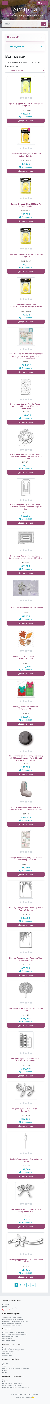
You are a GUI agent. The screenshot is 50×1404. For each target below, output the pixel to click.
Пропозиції (6, 1310)
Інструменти (7, 1329)
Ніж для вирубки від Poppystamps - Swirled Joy (26, 1110)
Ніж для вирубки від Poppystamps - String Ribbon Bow (26, 1210)
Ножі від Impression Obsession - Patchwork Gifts (25, 708)
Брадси (4, 1370)
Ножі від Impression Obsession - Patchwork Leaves (25, 657)
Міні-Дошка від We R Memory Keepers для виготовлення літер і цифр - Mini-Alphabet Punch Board (26, 356)
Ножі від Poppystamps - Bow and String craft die (26, 1160)
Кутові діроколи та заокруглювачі (13, 1350)
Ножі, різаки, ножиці (8, 1340)
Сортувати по (11, 66)
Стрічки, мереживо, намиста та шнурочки (15, 1368)
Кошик (43, 3)
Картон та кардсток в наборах (11, 1323)
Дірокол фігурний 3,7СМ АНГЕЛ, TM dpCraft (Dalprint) (26, 155)
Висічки (4, 1372)
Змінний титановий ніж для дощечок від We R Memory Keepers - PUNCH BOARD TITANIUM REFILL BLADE (26, 758)
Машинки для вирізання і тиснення (13, 1332)
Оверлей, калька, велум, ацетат (12, 1325)
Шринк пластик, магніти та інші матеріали (15, 1387)
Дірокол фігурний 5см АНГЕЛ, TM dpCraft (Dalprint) (26, 105)
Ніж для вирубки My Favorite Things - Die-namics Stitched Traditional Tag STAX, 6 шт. (26, 506)
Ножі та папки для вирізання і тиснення (14, 1334)
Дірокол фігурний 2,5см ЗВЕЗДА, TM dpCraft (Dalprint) (26, 205)
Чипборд (5, 1363)
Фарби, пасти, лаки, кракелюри (12, 1385)
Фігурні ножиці (7, 1338)
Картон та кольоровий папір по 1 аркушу (15, 1321)
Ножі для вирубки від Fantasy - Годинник (26, 607)
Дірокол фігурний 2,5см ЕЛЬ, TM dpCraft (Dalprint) (26, 255)
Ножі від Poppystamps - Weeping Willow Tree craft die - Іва (26, 909)
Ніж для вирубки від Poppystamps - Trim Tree (26, 1009)
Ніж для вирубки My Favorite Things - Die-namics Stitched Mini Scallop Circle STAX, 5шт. (26, 456)
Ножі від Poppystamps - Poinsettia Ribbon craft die (26, 1261)
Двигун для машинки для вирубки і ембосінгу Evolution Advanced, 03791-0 (26, 808)
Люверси (5, 1367)
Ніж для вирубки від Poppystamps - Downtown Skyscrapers (26, 1060)
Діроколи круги (7, 1355)
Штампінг (5, 1380)
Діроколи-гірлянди (8, 1351)
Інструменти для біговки (10, 1336)
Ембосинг (5, 1382)
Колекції (5, 1306)
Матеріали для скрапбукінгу (12, 1376)
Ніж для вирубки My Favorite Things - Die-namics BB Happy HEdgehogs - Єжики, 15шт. (26, 406)
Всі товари (5, 1304)
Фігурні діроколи (7, 1353)
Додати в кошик (25, 121)
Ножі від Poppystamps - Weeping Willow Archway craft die (26, 959)
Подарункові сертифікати (10, 1308)
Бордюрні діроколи (8, 1348)
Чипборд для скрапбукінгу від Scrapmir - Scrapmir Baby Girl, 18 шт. (26, 859)
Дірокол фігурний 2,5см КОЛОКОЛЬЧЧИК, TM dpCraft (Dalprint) (26, 306)
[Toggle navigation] (5, 3)
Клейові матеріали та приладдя (12, 1384)
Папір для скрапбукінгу (11, 1314)
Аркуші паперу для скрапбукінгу (12, 1317)
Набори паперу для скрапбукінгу (12, 1319)
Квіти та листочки (8, 1365)
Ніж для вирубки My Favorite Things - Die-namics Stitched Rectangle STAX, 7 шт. (26, 557)
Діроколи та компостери (11, 1344)
